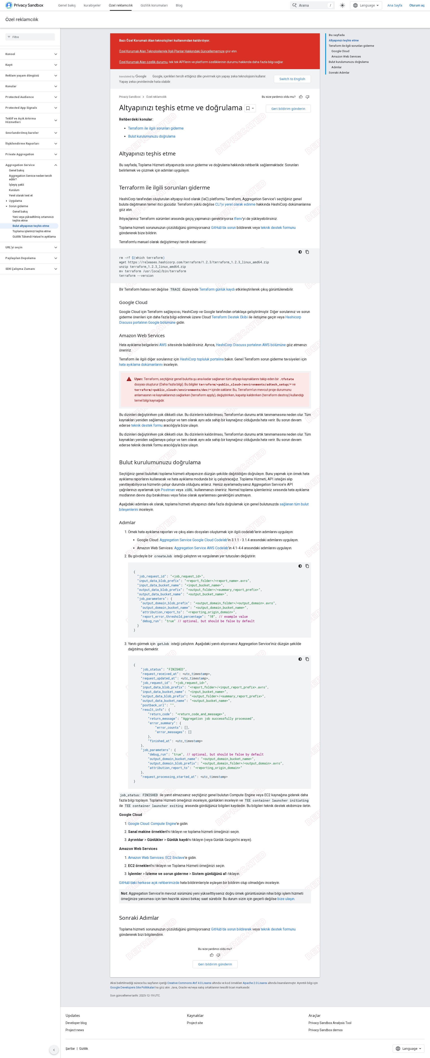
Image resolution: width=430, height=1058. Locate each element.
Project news (75, 1030)
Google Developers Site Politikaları (132, 987)
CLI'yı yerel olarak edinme (235, 204)
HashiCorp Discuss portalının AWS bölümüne (251, 345)
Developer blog (76, 1023)
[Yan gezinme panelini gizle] (53, 1049)
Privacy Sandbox (129, 96)
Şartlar (70, 1048)
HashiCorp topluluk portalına (202, 359)
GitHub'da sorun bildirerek (231, 929)
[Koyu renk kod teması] (300, 251)
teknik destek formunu (278, 228)
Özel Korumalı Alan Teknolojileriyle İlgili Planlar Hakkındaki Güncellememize (172, 51)
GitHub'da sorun (223, 228)
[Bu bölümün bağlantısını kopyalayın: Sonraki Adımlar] (163, 918)
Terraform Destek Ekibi (230, 317)
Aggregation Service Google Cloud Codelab (193, 540)
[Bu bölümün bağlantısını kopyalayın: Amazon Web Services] (169, 336)
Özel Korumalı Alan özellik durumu (143, 62)
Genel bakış (67, 5)
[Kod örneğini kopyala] (307, 251)
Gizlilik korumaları (154, 5)
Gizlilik (83, 1048)
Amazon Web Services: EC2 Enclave (156, 858)
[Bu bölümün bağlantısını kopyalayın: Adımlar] (139, 523)
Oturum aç (417, 5)
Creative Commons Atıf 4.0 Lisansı (189, 983)
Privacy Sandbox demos (326, 1030)
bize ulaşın (285, 899)
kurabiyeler (92, 5)
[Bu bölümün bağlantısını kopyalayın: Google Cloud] (151, 303)
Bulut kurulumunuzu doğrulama (151, 136)
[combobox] (312, 5)
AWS (163, 345)
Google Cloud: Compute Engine (152, 824)
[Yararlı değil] (307, 97)
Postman (168, 490)
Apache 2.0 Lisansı (255, 983)
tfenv (238, 219)
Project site (195, 1023)
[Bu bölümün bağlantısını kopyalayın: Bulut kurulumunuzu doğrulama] (205, 463)
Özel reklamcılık (121, 5)
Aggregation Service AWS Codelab (201, 548)
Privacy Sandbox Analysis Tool (330, 1023)
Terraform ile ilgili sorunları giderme (156, 128)
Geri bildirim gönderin (288, 108)
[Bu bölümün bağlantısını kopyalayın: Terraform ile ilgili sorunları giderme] (214, 188)
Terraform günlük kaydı (217, 289)
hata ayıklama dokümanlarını (141, 364)
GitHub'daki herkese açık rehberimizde (149, 883)
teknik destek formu (147, 425)
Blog (179, 5)
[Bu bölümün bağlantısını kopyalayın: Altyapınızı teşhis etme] (180, 154)
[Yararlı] (300, 97)
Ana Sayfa (394, 5)
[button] (26, 54)
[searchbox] (30, 36)
